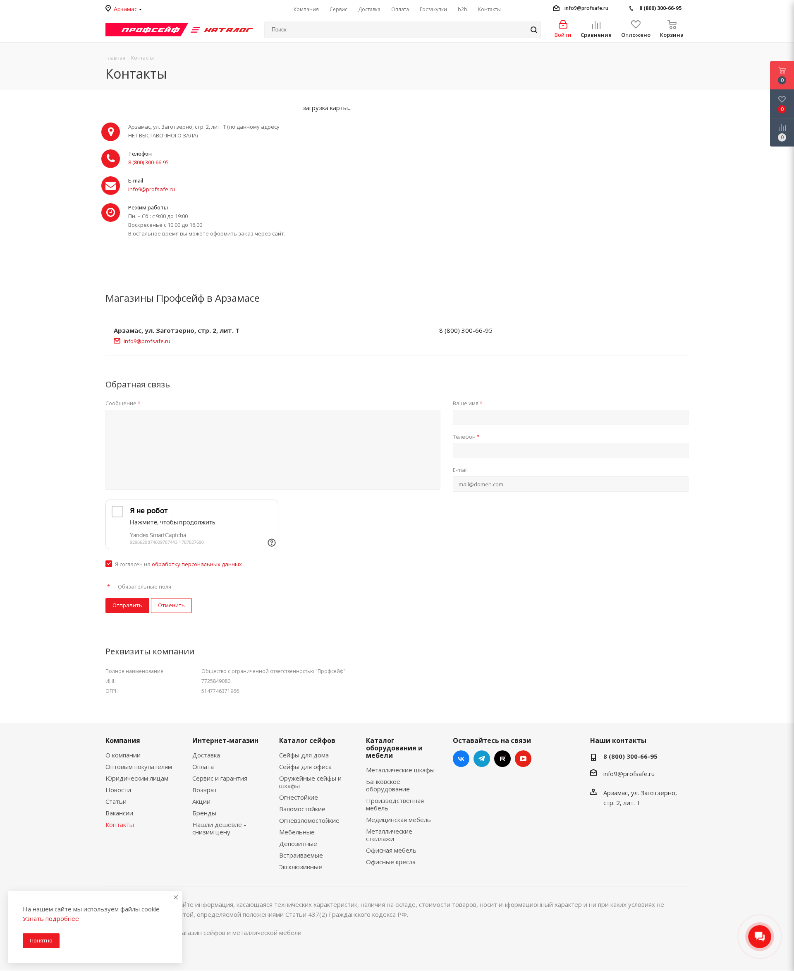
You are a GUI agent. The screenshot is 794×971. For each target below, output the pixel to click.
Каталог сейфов (307, 740)
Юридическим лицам (136, 778)
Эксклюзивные (300, 867)
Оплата (203, 766)
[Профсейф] (146, 29)
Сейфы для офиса (305, 766)
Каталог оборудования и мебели (394, 748)
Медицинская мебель (398, 819)
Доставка (206, 755)
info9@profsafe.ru (586, 8)
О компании (123, 755)
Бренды (204, 813)
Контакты (119, 824)
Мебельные (297, 832)
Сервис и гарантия (219, 778)
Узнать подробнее (51, 918)
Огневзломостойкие (309, 820)
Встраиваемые (301, 855)
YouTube (523, 758)
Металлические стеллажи (389, 835)
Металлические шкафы (400, 770)
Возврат (204, 790)
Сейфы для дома (304, 755)
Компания (122, 740)
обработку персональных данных (197, 564)
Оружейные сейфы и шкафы (310, 782)
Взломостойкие (302, 809)
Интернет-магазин (225, 740)
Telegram (482, 758)
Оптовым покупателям (138, 766)
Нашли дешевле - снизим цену (219, 828)
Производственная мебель (395, 804)
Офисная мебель (391, 850)
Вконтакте (461, 758)
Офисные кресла (391, 862)
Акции (201, 801)
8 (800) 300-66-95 (660, 8)
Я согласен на (178, 564)
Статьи (116, 801)
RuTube (502, 758)
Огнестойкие (298, 797)
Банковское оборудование (388, 785)
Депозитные (298, 843)
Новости (118, 790)
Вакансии (119, 813)
